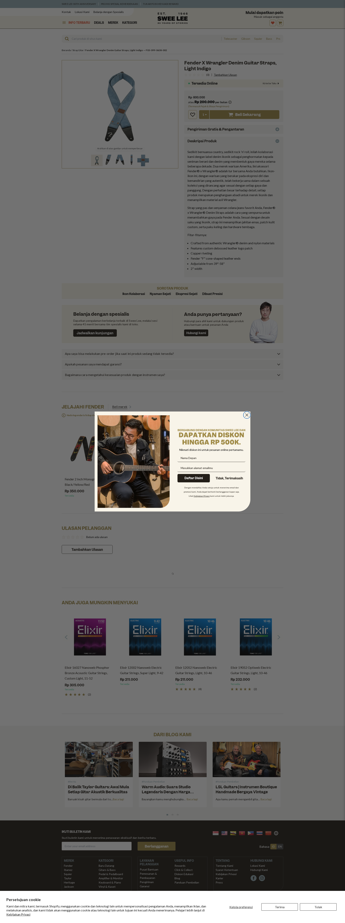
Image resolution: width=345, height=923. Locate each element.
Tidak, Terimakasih (229, 478)
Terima (280, 907)
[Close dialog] (246, 415)
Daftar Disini (193, 478)
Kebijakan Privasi (18, 914)
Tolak (318, 907)
